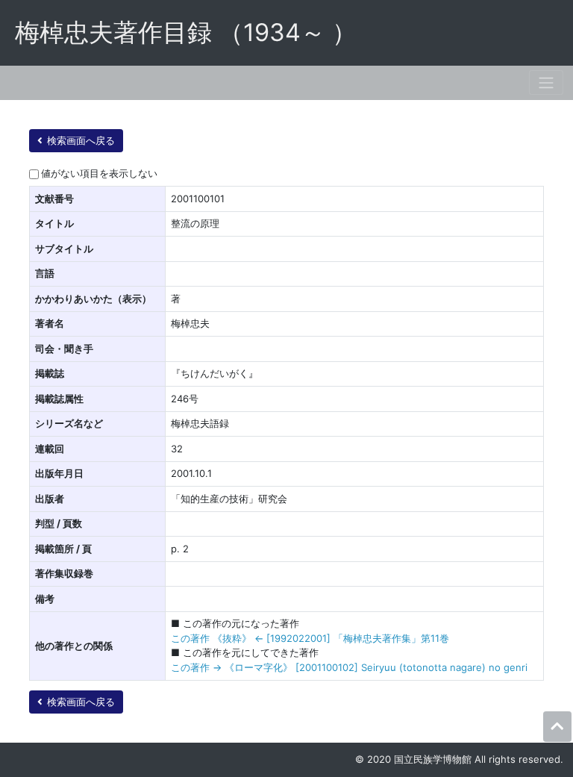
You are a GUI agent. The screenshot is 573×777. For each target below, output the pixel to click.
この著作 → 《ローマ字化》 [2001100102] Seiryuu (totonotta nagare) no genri (349, 667)
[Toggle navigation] (546, 82)
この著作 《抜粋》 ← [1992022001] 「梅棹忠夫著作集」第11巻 (310, 638)
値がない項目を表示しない (99, 173)
